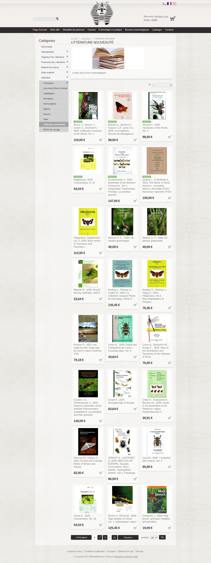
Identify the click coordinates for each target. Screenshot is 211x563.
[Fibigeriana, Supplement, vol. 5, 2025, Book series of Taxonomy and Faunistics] (88, 221)
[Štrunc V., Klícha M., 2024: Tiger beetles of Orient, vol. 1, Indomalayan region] (122, 499)
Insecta (46, 114)
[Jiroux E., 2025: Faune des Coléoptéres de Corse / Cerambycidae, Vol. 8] (122, 328)
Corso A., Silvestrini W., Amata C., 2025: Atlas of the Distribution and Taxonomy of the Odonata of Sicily (156, 350)
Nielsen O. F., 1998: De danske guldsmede (154, 239)
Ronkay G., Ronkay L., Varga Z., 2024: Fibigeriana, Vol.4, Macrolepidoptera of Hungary (154, 295)
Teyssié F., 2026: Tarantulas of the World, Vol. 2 (155, 127)
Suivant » (128, 537)
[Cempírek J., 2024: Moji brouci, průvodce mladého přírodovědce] (156, 499)
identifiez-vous (161, 16)
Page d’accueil (40, 30)
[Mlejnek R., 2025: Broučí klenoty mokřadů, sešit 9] (88, 273)
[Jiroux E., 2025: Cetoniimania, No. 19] (88, 499)
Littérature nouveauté (54, 124)
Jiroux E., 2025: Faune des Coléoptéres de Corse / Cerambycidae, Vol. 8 (122, 347)
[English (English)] (174, 4)
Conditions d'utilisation (94, 551)
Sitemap (139, 551)
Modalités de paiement (74, 30)
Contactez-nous (74, 551)
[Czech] (164, 4)
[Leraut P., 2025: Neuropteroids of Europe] (122, 383)
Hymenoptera (49, 104)
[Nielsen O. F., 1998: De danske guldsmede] (156, 221)
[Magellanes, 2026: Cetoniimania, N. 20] (88, 160)
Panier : (150, 20)
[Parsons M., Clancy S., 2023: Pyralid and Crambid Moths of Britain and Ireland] (88, 441)
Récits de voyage (51, 129)
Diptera (46, 109)
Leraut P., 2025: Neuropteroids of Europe (121, 401)
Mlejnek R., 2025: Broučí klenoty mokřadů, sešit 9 (87, 291)
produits (145, 537)
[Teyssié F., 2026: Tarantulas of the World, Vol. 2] (156, 105)
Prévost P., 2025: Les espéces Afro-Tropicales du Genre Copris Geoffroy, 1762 (88, 349)
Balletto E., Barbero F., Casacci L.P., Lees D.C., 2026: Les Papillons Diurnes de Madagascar (121, 129)
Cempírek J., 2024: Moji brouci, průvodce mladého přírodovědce (156, 518)
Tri (149, 84)
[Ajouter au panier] (100, 140)
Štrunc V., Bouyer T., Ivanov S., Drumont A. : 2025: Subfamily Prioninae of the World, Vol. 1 (88, 129)
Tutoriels (91, 30)
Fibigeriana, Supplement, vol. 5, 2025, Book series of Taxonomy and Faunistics (87, 242)
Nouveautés (47, 46)
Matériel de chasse (50, 67)
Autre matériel (47, 72)
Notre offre (55, 30)
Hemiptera (48, 98)
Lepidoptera (48, 93)
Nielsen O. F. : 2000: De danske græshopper (121, 239)
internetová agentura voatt (126, 557)
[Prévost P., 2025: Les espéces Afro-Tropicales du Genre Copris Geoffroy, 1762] (88, 328)
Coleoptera (48, 83)
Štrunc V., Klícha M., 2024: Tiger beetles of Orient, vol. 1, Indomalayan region (122, 518)
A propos (111, 551)
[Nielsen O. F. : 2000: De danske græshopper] (122, 221)
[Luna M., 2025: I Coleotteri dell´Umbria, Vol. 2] (156, 441)
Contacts (169, 30)
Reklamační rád (125, 551)
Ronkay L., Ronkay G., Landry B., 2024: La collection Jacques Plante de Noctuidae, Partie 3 (121, 294)
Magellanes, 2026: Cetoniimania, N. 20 (84, 181)
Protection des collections (53, 62)
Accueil (74, 38)
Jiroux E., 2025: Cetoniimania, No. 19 (85, 517)
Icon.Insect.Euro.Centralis (55, 88)
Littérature (86, 38)
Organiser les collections (52, 57)
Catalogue (157, 30)
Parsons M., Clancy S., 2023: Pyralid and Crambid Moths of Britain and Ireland (88, 462)
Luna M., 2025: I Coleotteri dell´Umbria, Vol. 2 (156, 459)
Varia (45, 119)
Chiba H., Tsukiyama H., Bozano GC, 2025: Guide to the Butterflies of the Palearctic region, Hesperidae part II (155, 405)
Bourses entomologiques (137, 30)
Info (34, 35)
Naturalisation (47, 52)
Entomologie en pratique (110, 30)
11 (114, 537)
